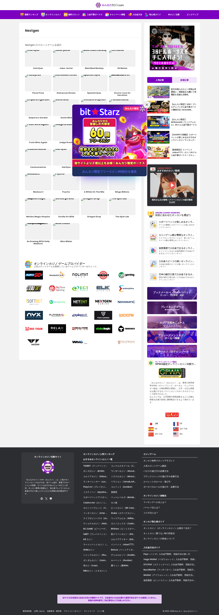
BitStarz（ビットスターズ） (124, 528)
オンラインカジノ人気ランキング (99, 454)
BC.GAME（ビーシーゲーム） (96, 528)
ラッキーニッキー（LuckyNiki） (96, 481)
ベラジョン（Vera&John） (124, 481)
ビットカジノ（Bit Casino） (124, 507)
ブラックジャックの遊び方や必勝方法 (161, 476)
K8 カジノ (88, 539)
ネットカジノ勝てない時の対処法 (159, 533)
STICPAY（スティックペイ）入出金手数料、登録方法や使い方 (170, 564)
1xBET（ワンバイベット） (95, 534)
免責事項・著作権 (54, 611)
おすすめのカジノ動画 (168, 169)
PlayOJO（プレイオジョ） (96, 486)
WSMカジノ (89, 549)
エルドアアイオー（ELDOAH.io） (124, 539)
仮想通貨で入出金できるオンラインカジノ (178, 248)
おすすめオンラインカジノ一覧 (97, 459)
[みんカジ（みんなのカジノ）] (109, 5)
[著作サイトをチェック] (42, 499)
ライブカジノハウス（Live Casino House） (96, 518)
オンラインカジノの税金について (159, 538)
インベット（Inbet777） (123, 544)
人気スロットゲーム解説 (154, 465)
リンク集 (100, 611)
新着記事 (184, 80)
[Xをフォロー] (46, 499)
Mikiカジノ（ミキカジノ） (95, 570)
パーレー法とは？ (151, 507)
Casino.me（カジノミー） (96, 502)
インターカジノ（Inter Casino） (96, 513)
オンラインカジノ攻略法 (154, 495)
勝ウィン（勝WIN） (120, 565)
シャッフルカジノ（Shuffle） (96, 554)
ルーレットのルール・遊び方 (157, 481)
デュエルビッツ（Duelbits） (124, 554)
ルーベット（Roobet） (122, 560)
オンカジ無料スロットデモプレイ (159, 460)
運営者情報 (27, 611)
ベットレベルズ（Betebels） (124, 497)
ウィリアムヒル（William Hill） (124, 518)
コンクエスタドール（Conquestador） (124, 465)
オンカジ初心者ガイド (153, 521)
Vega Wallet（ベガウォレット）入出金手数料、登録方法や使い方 (170, 559)
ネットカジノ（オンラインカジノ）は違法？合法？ (167, 528)
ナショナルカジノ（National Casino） (96, 523)
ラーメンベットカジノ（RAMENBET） (96, 544)
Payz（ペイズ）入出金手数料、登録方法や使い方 (166, 554)
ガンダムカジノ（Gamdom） (96, 560)
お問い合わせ (39, 611)
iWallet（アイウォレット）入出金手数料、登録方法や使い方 (170, 575)
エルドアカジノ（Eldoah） (96, 476)
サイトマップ (89, 611)
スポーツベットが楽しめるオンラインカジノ (178, 221)
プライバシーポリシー (73, 611)
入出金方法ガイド (151, 547)
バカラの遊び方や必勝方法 (155, 471)
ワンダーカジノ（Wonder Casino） (124, 471)
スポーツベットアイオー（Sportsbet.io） (96, 497)
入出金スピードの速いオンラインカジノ (178, 261)
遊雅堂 (114, 492)
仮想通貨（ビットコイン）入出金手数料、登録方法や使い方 (170, 580)
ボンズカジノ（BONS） (94, 471)
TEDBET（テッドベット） (95, 465)
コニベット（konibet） (122, 486)
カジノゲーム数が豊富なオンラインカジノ (178, 234)
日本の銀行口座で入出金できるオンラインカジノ (178, 274)
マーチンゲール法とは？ (154, 502)
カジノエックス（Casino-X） (124, 523)
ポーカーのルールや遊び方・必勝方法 (161, 486)
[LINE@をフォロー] (51, 499)
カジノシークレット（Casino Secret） (96, 507)
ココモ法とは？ (150, 512)
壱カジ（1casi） (91, 565)
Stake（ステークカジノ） (123, 513)
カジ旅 (114, 502)
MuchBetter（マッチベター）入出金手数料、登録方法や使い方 (170, 569)
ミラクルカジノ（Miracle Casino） (124, 476)
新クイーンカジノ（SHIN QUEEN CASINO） (124, 534)
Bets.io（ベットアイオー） (124, 549)
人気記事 (160, 80)
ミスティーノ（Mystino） (95, 492)
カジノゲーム (149, 454)
